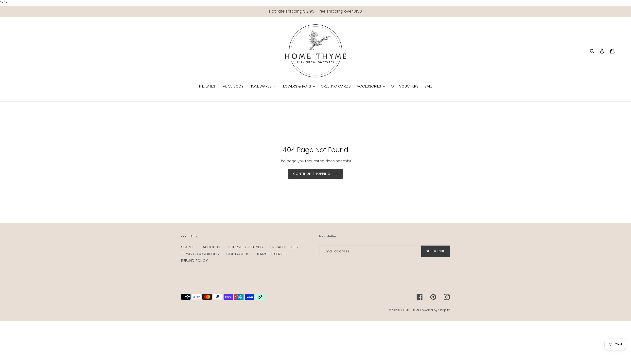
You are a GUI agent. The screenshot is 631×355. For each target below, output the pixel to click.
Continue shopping (312, 173)
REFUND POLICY (194, 260)
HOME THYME (410, 310)
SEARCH (188, 246)
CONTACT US (237, 253)
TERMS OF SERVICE (272, 253)
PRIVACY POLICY (284, 246)
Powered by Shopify (435, 310)
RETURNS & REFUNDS (245, 246)
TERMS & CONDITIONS (200, 253)
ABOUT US (211, 246)
